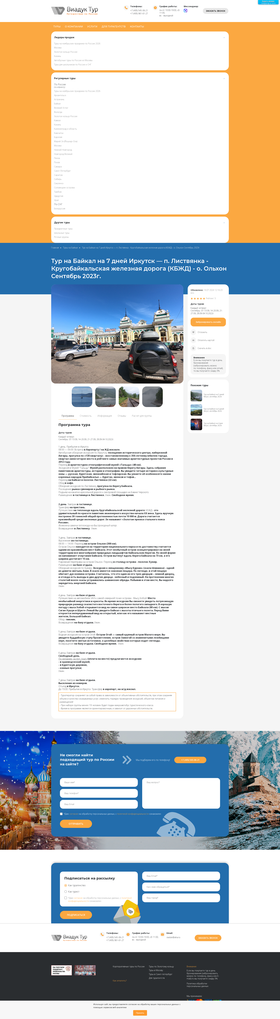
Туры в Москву (156, 970)
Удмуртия (58, 196)
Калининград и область (65, 128)
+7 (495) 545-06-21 (139, 10)
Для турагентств (114, 26)
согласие (73, 813)
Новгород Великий (63, 154)
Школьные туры (61, 232)
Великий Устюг (61, 107)
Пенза (57, 158)
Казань (57, 56)
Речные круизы (61, 237)
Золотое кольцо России (65, 51)
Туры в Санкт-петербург (160, 974)
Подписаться (76, 915)
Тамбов (58, 191)
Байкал (57, 103)
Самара (58, 166)
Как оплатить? (120, 980)
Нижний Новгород (63, 149)
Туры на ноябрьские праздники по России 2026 (77, 43)
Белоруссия (59, 208)
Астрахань (59, 99)
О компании (74, 26)
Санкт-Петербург (62, 170)
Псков (57, 162)
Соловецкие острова (64, 187)
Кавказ (57, 120)
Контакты (137, 26)
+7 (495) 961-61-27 (139, 13)
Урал (56, 200)
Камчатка (58, 133)
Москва (57, 47)
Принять (140, 1013)
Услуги (92, 26)
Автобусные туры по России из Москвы (73, 60)
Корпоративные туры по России (129, 966)
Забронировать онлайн (208, 322)
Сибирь (58, 179)
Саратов (58, 175)
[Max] (185, 10)
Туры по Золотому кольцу (161, 966)
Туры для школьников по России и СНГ (72, 64)
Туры (57, 26)
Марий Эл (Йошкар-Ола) (65, 141)
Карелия (58, 137)
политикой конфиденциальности (133, 813)
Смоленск (58, 183)
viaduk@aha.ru (173, 937)
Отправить (76, 823)
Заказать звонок (215, 10)
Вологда (58, 112)
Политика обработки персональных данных (197, 985)
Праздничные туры (63, 228)
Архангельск (60, 95)
